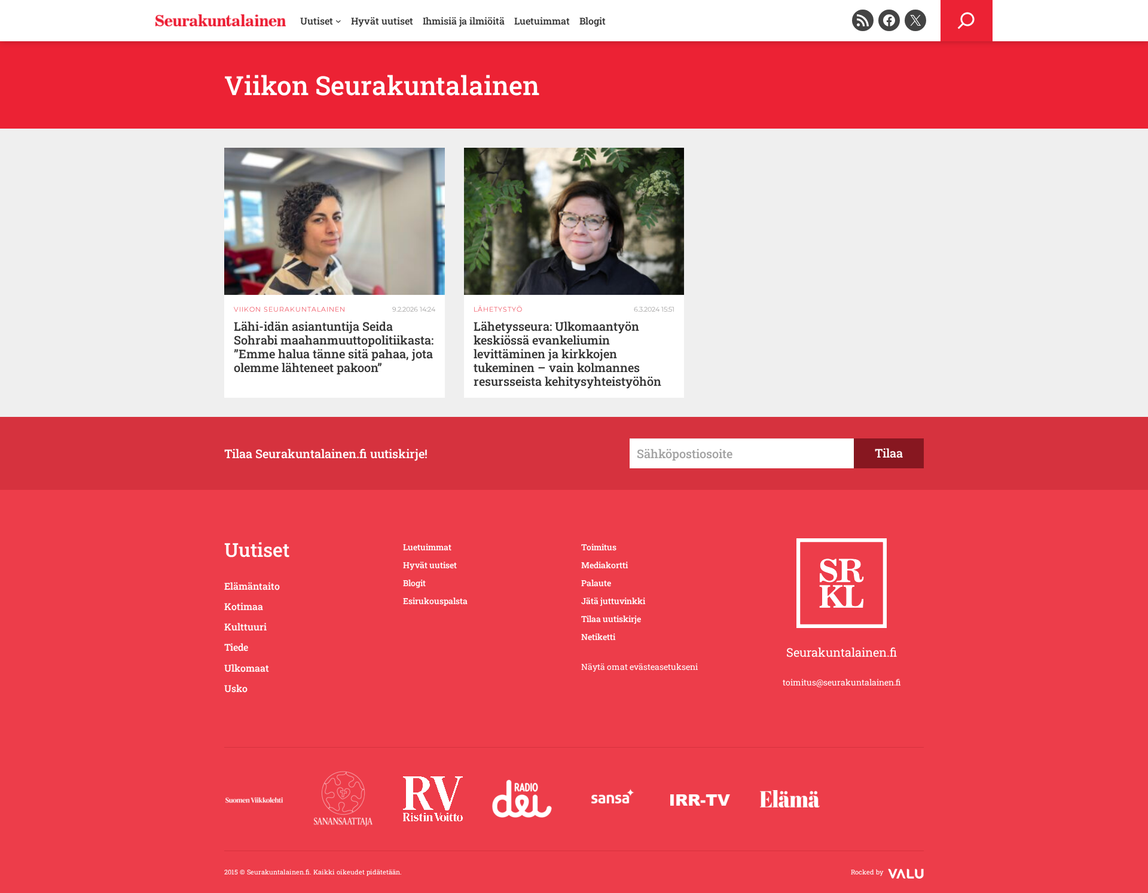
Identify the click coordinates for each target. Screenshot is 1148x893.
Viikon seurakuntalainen (290, 309)
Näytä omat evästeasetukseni (639, 666)
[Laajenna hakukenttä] (967, 20)
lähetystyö (498, 309)
